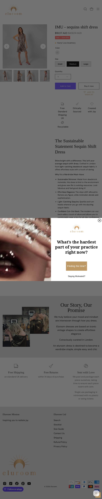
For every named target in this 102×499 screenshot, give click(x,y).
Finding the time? (76, 266)
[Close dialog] (99, 220)
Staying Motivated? (76, 276)
